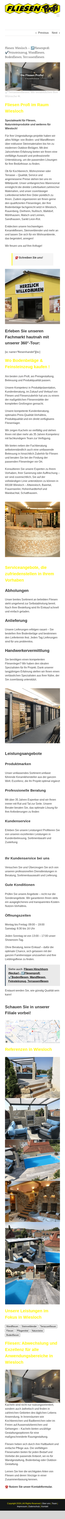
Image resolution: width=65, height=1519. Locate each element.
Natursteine (37, 1330)
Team (54, 1503)
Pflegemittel (22, 1330)
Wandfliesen (12, 1326)
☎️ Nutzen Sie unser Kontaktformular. (28, 1486)
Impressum (22, 1506)
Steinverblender (29, 1326)
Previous (43, 32)
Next (54, 32)
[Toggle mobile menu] (58, 15)
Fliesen (9, 1330)
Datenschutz (34, 1506)
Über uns (46, 1503)
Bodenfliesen (12, 1335)
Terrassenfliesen (48, 1326)
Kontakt (44, 1506)
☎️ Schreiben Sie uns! (29, 257)
